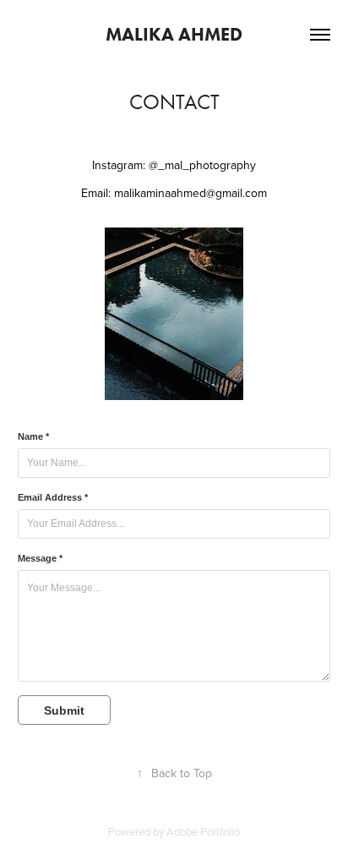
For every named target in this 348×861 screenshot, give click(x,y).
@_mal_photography (202, 164)
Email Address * (53, 497)
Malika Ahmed (174, 34)
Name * (33, 436)
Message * (40, 558)
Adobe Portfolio (203, 831)
